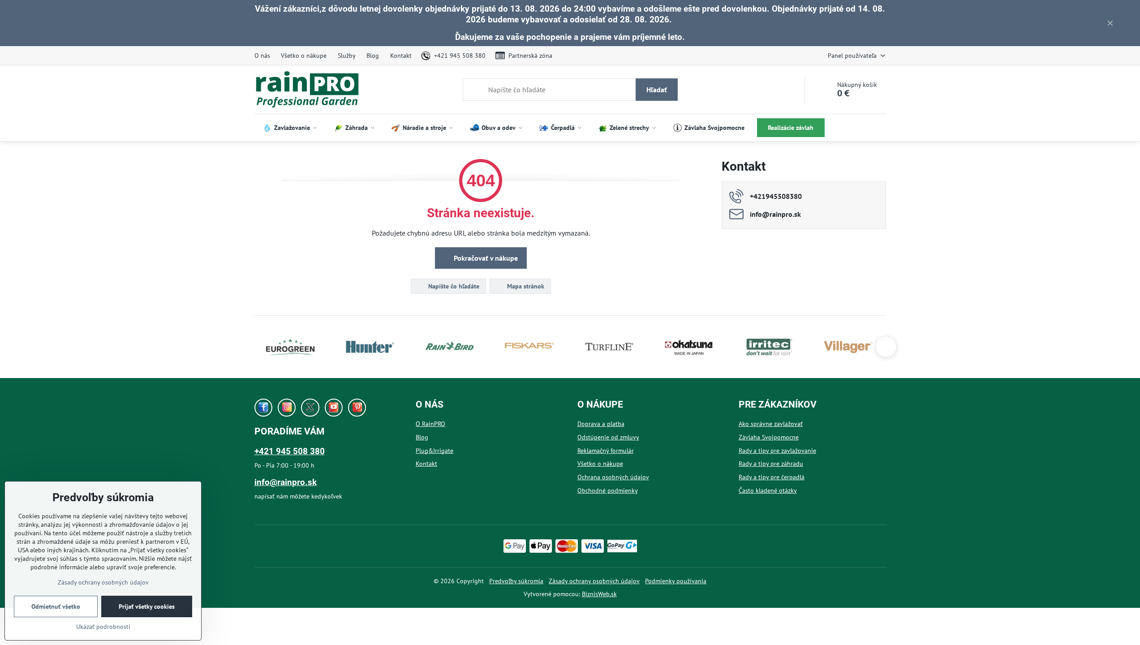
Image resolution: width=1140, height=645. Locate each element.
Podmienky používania (675, 581)
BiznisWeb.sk (599, 594)
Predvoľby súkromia (516, 581)
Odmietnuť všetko (55, 606)
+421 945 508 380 (289, 451)
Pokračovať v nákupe (485, 258)
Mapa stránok (524, 286)
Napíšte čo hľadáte (452, 286)
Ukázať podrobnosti (103, 627)
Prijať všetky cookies (147, 606)
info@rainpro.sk (285, 482)
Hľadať (656, 89)
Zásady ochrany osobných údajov (594, 581)
